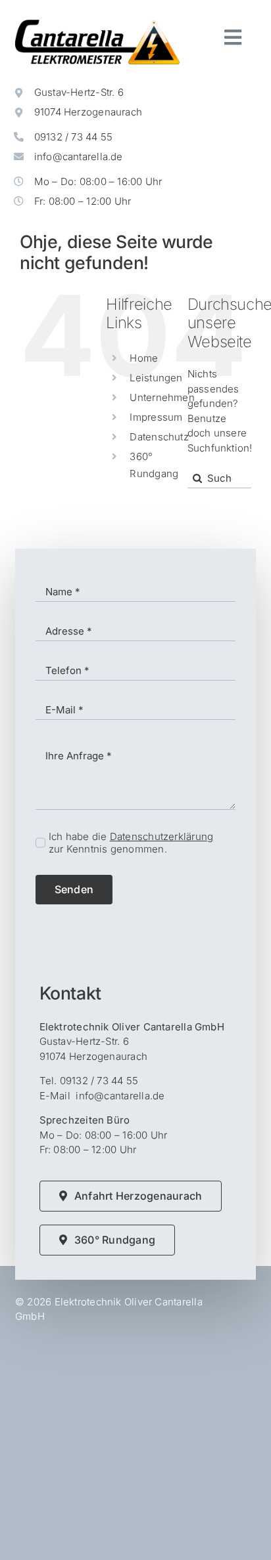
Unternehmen (162, 397)
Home (144, 358)
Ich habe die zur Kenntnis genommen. (131, 842)
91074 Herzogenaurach (88, 112)
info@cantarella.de (78, 156)
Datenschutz (159, 437)
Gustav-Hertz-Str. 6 (79, 92)
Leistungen (156, 377)
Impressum (156, 417)
